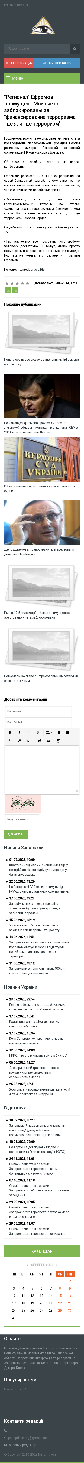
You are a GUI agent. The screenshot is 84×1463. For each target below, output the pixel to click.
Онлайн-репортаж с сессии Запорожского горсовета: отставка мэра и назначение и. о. (39, 1212)
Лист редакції (19, 4)
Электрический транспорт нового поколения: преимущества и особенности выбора (34, 1072)
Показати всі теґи (15, 1389)
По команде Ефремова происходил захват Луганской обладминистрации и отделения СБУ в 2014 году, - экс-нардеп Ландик (41, 427)
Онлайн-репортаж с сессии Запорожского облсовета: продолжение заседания (39, 1190)
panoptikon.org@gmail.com (27, 1438)
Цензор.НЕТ (37, 269)
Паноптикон (47, 1454)
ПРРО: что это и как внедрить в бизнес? (38, 1055)
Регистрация (22, 63)
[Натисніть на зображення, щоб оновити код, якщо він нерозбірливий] (23, 804)
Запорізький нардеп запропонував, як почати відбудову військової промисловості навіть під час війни (37, 1130)
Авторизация (59, 63)
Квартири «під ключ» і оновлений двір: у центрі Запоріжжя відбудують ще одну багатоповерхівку (38, 869)
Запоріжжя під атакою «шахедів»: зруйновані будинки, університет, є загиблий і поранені (34, 908)
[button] (10, 732)
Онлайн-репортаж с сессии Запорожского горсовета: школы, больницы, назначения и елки (33, 1168)
